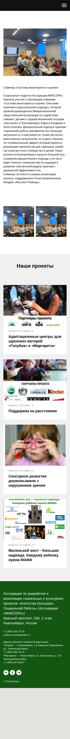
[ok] (12, 672)
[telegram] (18, 672)
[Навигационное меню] (64, 5)
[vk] (5, 672)
